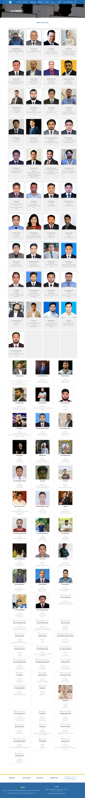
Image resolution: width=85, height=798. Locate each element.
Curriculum (32, 2)
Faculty (53, 2)
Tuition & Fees (39, 777)
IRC (75, 2)
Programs (25, 2)
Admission (40, 2)
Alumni (59, 2)
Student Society (54, 777)
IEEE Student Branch (68, 2)
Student (47, 2)
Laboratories (12, 777)
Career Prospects (27, 777)
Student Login (71, 778)
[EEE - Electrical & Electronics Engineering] (10, 2)
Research (19, 2)
